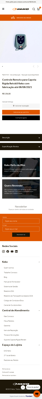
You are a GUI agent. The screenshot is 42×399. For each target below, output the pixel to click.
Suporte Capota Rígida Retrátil (15, 340)
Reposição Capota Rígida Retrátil (30, 75)
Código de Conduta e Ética (13, 300)
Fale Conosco (9, 316)
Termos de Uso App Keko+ (9, 375)
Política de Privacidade (8, 372)
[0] (38, 9)
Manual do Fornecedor (12, 282)
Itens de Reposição (15, 75)
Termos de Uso (6, 369)
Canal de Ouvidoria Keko (12, 305)
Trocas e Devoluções (11, 335)
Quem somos (9, 268)
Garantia (7, 326)
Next (38, 66)
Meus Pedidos (9, 321)
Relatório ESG (9, 291)
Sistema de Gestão (11, 286)
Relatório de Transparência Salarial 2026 (18, 296)
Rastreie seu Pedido (11, 360)
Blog (5, 277)
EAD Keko (7, 351)
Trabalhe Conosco (10, 272)
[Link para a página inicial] (5, 75)
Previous (33, 66)
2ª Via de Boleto (10, 355)
